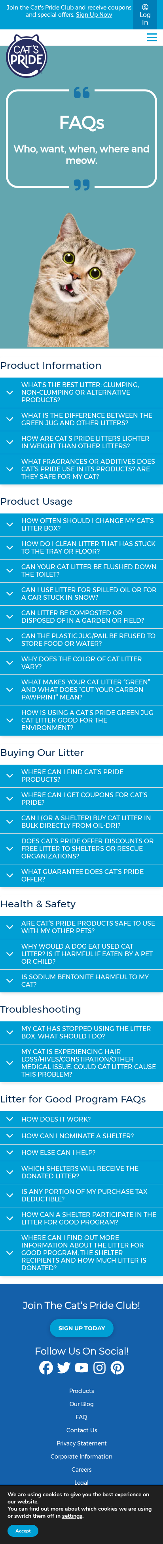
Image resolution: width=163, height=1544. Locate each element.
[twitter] (64, 1371)
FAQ (81, 1417)
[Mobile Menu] (152, 37)
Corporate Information (81, 1456)
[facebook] (46, 1371)
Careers (81, 1469)
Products (81, 1391)
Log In (145, 18)
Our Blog (82, 1404)
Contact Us (81, 1430)
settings (72, 1516)
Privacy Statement (82, 1443)
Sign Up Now (94, 14)
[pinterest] (117, 1371)
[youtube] (82, 1371)
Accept (22, 1531)
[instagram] (99, 1371)
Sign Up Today (82, 1328)
